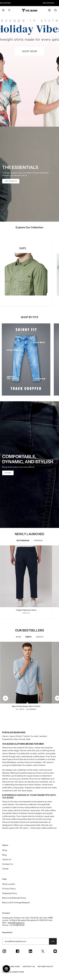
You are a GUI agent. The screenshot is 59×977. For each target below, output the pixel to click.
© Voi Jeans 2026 (11, 966)
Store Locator (8, 884)
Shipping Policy (9, 893)
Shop (4, 850)
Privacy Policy (9, 888)
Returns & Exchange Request (16, 902)
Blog (4, 854)
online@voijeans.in (16, 922)
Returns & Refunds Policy (14, 898)
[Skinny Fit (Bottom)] (26, 359)
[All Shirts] (26, 270)
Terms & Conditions (13, 972)
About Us (6, 859)
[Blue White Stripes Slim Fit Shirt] (26, 672)
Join (52, 941)
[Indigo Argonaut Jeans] (26, 576)
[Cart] (55, 10)
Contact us (29, 966)
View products (29, 120)
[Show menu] (4, 10)
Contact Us (7, 864)
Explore (8, 473)
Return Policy (45, 966)
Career (5, 868)
